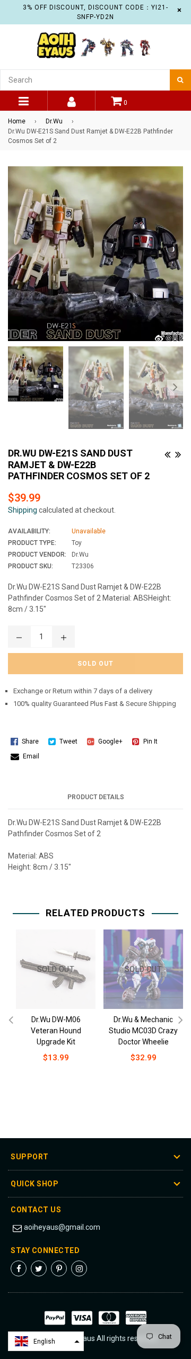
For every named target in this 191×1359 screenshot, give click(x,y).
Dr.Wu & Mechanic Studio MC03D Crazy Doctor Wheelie (143, 1030)
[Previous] (167, 453)
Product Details (95, 797)
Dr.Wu (54, 121)
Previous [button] (11, 388)
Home (16, 121)
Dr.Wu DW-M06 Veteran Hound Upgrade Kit (56, 1030)
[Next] (177, 453)
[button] (46, 1341)
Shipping (22, 510)
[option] (33, 373)
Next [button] (175, 388)
